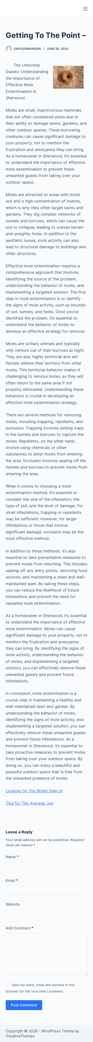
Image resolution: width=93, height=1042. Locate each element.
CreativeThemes (20, 1036)
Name (12, 856)
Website (13, 904)
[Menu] (85, 8)
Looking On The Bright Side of (34, 790)
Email (12, 880)
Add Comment (19, 928)
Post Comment (24, 1005)
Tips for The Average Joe (29, 803)
